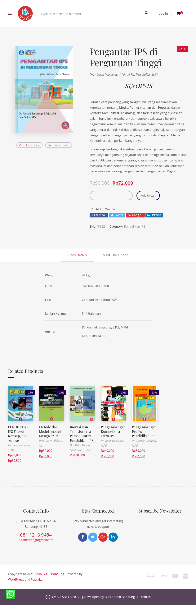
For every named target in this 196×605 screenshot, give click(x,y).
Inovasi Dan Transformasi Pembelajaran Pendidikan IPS (81, 434)
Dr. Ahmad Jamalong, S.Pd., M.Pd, (113, 74)
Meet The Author (115, 255)
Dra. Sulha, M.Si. (147, 74)
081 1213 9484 (36, 535)
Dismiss (145, 597)
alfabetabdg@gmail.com (36, 540)
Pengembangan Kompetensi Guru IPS (113, 431)
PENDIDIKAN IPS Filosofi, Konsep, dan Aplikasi (18, 434)
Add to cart (148, 195)
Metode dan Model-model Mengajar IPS (50, 431)
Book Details (77, 255)
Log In (163, 13)
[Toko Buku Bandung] (25, 13)
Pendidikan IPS (134, 226)
